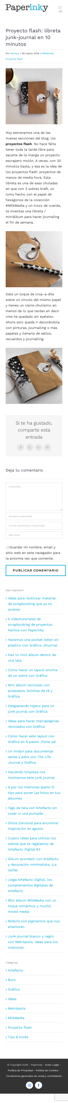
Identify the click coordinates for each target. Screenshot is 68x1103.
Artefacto (15, 970)
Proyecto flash (14, 59)
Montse (14, 53)
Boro (12, 980)
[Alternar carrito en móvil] (60, 11)
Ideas (12, 999)
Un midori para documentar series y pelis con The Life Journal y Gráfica (31, 756)
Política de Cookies (47, 1070)
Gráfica (14, 989)
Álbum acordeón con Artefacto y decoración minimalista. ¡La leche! (33, 864)
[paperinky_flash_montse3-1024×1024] (34, 349)
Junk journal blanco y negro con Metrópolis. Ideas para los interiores (33, 941)
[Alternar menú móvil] (60, 8)
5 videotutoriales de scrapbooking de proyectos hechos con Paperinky (30, 624)
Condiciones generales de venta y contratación (34, 1076)
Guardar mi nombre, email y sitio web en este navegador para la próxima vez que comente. (33, 552)
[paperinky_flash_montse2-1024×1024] (34, 233)
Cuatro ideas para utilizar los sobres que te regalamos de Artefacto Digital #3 (32, 843)
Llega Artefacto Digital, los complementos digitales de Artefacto (30, 885)
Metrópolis (17, 1008)
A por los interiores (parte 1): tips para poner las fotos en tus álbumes (34, 792)
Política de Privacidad (20, 1070)
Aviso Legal (52, 1064)
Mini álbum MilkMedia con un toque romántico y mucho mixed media (32, 905)
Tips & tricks (18, 1037)
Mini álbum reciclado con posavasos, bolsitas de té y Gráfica (30, 690)
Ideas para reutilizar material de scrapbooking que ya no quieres (32, 603)
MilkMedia (47, 53)
